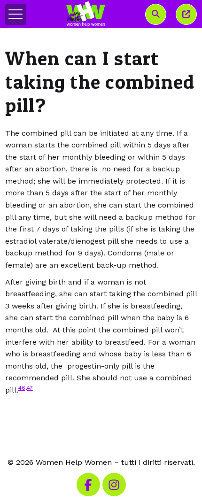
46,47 (25, 388)
